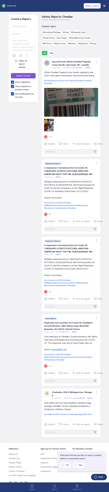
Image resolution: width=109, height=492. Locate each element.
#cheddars (66, 202)
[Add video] (20, 55)
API (42, 454)
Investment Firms (49, 458)
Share (100, 143)
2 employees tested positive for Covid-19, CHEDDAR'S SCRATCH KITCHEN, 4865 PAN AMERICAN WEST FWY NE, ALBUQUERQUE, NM (68, 171)
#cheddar (48, 83)
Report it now (23, 75)
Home (32, 489)
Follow (65, 143)
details (88, 68)
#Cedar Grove (48, 38)
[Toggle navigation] (104, 6)
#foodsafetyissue (51, 80)
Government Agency (50, 466)
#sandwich (64, 414)
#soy (90, 414)
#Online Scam (60, 43)
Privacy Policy (15, 466)
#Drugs (93, 43)
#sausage (74, 414)
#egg (80, 414)
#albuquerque (82, 205)
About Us (13, 454)
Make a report (92, 5)
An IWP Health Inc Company (22, 475)
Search (54, 489)
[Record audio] (26, 55)
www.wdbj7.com (59, 349)
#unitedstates (61, 208)
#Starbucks (83, 43)
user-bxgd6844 (79, 398)
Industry (44, 462)
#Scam (66, 32)
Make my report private (23, 64)
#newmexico (49, 208)
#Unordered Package (52, 32)
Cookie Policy (15, 462)
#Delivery (72, 43)
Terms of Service (17, 471)
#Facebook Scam (78, 32)
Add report (77, 489)
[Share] (96, 61)
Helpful (51, 143)
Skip (81, 465)
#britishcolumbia (77, 80)
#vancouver (64, 80)
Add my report (83, 143)
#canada (87, 80)
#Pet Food (47, 43)
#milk (85, 414)
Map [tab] (51, 53)
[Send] (95, 151)
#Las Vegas (62, 38)
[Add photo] (14, 55)
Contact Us (14, 458)
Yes (67, 465)
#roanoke (80, 357)
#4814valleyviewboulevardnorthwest (60, 357)
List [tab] (44, 53)
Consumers (46, 471)
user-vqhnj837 (77, 68)
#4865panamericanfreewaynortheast (60, 205)
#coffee (56, 414)
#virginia (88, 357)
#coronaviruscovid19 (53, 202)
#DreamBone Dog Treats (79, 38)
